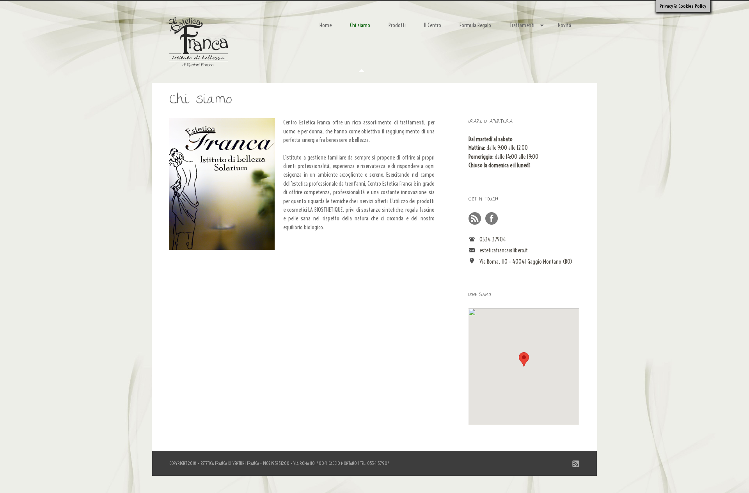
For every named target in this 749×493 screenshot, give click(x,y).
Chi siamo (360, 25)
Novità (564, 25)
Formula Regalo (475, 25)
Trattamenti (521, 25)
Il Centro (432, 25)
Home (325, 25)
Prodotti (397, 25)
